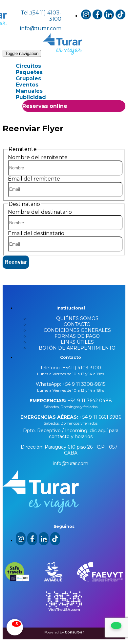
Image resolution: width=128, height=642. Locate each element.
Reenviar (16, 262)
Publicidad (31, 97)
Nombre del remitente (38, 157)
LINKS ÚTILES (77, 342)
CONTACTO (77, 324)
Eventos (27, 85)
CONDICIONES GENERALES (77, 330)
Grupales (28, 78)
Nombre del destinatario (40, 212)
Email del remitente (34, 179)
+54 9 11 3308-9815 (83, 384)
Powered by (64, 632)
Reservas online (44, 106)
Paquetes (29, 72)
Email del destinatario (36, 233)
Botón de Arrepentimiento (77, 348)
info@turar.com (40, 28)
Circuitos (28, 66)
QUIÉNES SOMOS (77, 318)
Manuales (29, 91)
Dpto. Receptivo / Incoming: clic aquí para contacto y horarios (70, 433)
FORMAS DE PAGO (77, 336)
